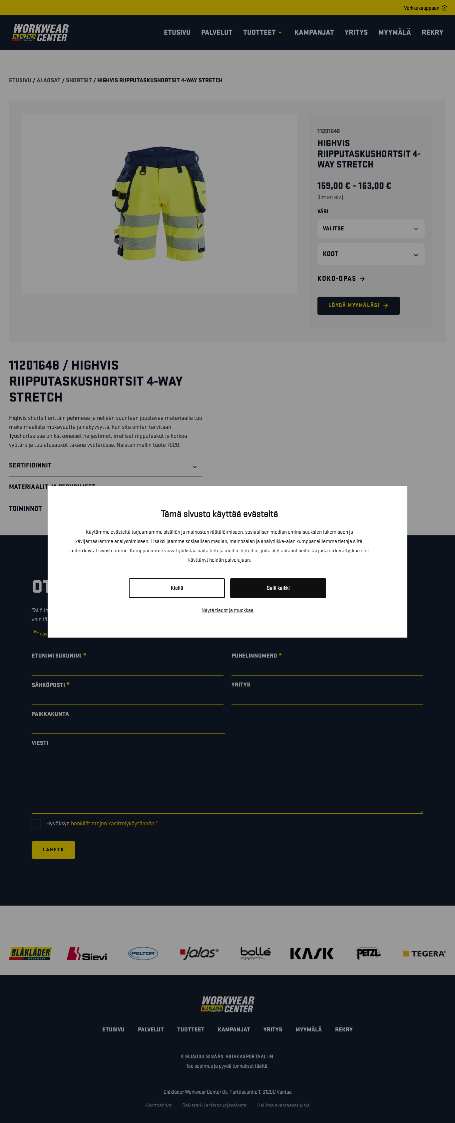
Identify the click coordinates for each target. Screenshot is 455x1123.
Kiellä (177, 588)
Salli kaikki (278, 588)
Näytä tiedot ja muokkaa (227, 610)
